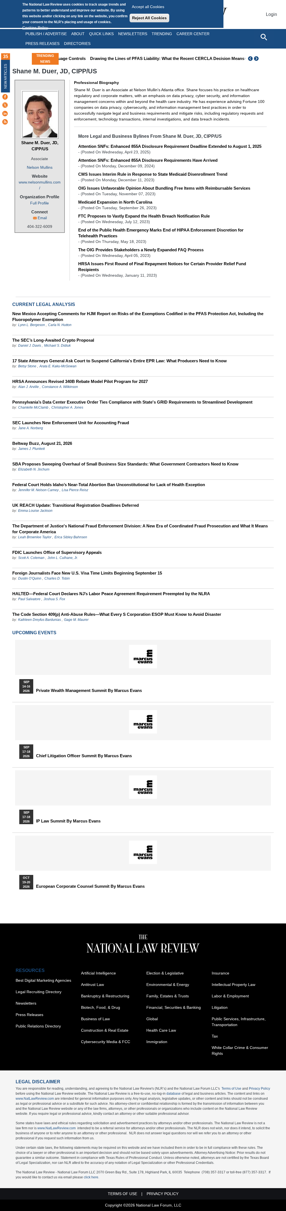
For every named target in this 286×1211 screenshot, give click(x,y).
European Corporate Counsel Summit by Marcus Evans (90, 886)
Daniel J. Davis (29, 346)
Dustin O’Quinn (29, 578)
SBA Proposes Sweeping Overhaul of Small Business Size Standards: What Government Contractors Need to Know (125, 464)
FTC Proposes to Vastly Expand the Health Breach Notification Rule (144, 216)
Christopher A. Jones (67, 407)
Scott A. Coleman (31, 558)
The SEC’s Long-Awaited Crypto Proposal (53, 340)
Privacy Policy (259, 1089)
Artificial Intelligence (98, 973)
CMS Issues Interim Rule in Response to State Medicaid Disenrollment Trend (152, 174)
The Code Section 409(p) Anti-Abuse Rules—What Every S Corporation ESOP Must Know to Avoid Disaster (116, 614)
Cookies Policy (35, 27)
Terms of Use (231, 1089)
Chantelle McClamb (33, 407)
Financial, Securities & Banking (173, 1007)
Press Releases (29, 1014)
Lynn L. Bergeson (31, 325)
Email (42, 218)
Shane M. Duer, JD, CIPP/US (39, 145)
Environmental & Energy (167, 984)
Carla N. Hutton (60, 325)
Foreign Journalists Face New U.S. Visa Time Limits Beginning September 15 (87, 573)
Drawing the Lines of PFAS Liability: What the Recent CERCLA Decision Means (148, 58)
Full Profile (39, 203)
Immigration (156, 1041)
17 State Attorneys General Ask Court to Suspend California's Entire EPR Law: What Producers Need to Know (119, 360)
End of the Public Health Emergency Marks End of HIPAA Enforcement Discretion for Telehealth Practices (161, 233)
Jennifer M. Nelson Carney (38, 490)
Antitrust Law (92, 984)
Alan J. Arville (28, 387)
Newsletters (132, 34)
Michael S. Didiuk (57, 346)
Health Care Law (161, 1030)
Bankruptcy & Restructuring (105, 996)
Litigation (220, 1007)
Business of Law (95, 1019)
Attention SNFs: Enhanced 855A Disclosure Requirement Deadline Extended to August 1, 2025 (169, 146)
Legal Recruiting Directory (38, 992)
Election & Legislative (165, 973)
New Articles (6, 76)
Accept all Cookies (148, 6)
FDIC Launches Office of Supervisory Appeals (57, 552)
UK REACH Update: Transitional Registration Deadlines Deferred (75, 505)
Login (271, 14)
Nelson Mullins (40, 167)
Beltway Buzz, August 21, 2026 (42, 443)
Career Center (193, 34)
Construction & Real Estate (104, 1030)
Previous (250, 58)
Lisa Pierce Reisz (75, 490)
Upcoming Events (34, 632)
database (173, 1094)
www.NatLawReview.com (35, 1099)
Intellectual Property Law (233, 984)
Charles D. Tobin (57, 578)
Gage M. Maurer (76, 620)
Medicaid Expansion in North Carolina (115, 202)
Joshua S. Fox (54, 599)
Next (257, 58)
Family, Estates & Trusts (167, 996)
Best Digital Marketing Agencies (43, 980)
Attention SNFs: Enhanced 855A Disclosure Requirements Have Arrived (148, 160)
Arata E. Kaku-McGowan (58, 366)
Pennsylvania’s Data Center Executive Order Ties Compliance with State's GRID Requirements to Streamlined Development (132, 402)
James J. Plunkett (31, 449)
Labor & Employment (230, 996)
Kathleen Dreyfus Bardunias (39, 620)
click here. (91, 1177)
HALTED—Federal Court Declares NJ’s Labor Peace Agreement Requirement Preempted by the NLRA (111, 593)
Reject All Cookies (149, 18)
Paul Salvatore (29, 599)
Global (152, 1019)
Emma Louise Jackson (35, 511)
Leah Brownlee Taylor (34, 537)
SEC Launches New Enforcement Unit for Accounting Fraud (70, 422)
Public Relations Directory (38, 1026)
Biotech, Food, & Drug (100, 1007)
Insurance (220, 973)
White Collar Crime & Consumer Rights (240, 1050)
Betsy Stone (27, 366)
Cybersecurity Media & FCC (105, 1041)
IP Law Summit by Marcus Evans (68, 821)
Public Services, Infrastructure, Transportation (239, 1022)
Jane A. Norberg (30, 428)
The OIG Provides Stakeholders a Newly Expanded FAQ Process (141, 249)
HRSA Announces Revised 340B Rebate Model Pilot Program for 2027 (80, 381)
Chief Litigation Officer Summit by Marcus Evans (84, 756)
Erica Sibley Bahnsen (70, 537)
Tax (215, 1036)
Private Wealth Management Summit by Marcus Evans (89, 690)
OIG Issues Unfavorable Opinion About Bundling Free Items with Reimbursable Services (164, 188)
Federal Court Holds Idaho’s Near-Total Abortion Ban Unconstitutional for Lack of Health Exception (108, 484)
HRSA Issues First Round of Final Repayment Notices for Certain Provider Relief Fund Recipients (162, 266)
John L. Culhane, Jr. (62, 558)
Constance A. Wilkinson (60, 387)
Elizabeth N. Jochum (33, 469)
